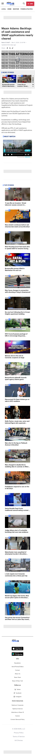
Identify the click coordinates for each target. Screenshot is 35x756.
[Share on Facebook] (7, 48)
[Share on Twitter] (10, 48)
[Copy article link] (12, 48)
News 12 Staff (5, 42)
